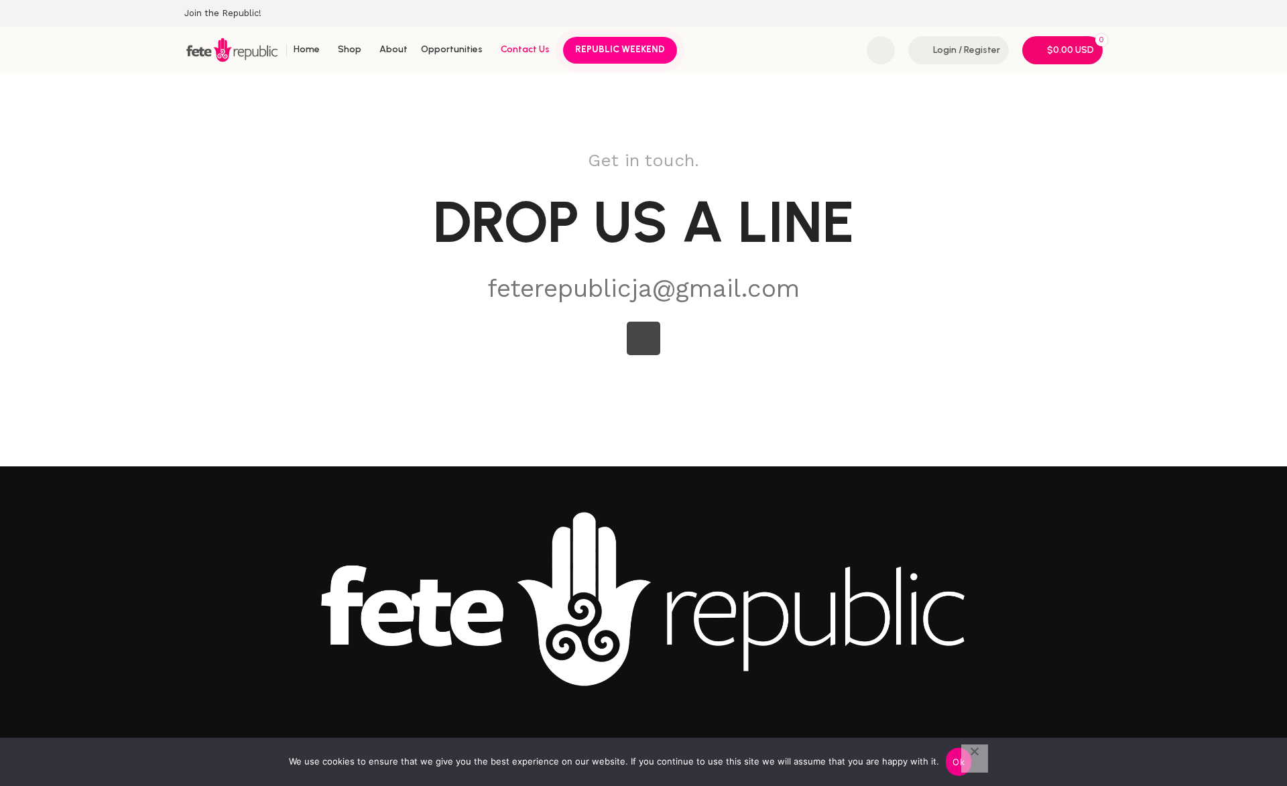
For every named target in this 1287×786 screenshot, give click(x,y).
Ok (959, 762)
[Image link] (643, 598)
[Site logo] (232, 49)
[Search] (881, 50)
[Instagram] (643, 338)
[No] (974, 758)
